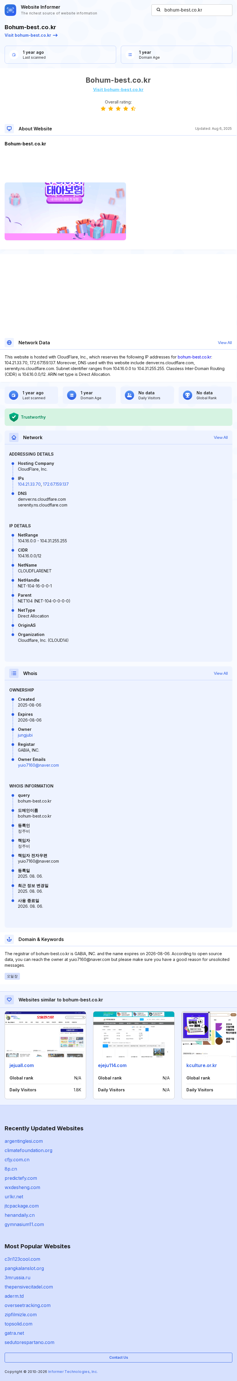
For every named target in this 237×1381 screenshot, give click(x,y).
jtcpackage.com (22, 1206)
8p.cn (11, 1169)
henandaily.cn (20, 1215)
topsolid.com (18, 1324)
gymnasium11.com (24, 1224)
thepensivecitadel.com (29, 1287)
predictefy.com (21, 1178)
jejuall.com (22, 1065)
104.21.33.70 (29, 484)
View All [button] (225, 342)
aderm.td (14, 1296)
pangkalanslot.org (24, 1268)
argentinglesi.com (24, 1141)
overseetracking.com (28, 1305)
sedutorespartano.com (29, 1342)
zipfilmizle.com (21, 1314)
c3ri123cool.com (22, 1259)
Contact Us (118, 1357)
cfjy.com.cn (17, 1159)
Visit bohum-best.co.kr (28, 35)
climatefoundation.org (28, 1150)
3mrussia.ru (17, 1277)
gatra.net (14, 1333)
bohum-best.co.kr (194, 356)
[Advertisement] (118, 164)
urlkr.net (14, 1196)
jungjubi (25, 735)
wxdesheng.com (22, 1187)
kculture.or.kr (201, 1065)
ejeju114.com (112, 1065)
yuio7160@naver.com (38, 765)
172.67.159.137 (56, 484)
